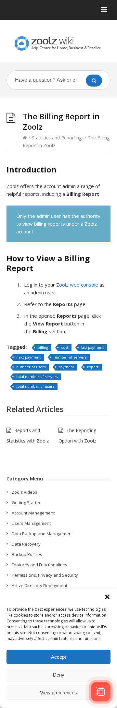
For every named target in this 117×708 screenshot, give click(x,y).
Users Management (31, 523)
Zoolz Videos (24, 492)
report (92, 366)
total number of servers (37, 376)
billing (43, 347)
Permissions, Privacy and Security (45, 575)
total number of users (35, 386)
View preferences (58, 692)
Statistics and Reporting (57, 138)
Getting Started (27, 502)
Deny (58, 675)
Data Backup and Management (42, 534)
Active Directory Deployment (39, 585)
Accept (58, 657)
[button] (107, 597)
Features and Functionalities (39, 565)
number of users (31, 366)
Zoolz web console (77, 284)
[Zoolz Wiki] (58, 43)
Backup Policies (27, 554)
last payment (92, 347)
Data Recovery (26, 544)
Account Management (33, 513)
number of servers (70, 357)
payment (66, 366)
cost (64, 347)
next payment (28, 357)
